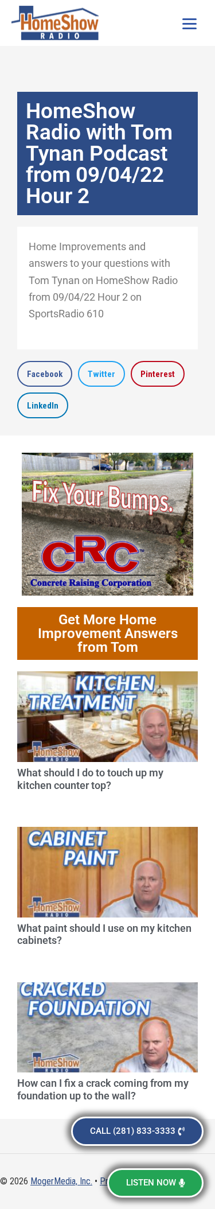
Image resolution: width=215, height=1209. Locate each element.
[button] (44, 374)
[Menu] (189, 23)
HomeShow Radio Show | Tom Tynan (57, 23)
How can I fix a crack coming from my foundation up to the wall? (103, 1089)
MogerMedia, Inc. (61, 1181)
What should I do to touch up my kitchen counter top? (90, 779)
